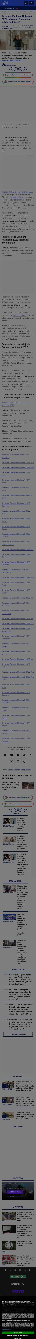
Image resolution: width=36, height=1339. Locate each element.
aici (9, 1314)
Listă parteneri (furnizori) (6, 1329)
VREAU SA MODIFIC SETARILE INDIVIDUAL (18, 1335)
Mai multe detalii (8, 1306)
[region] (18, 1317)
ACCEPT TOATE (18, 1332)
